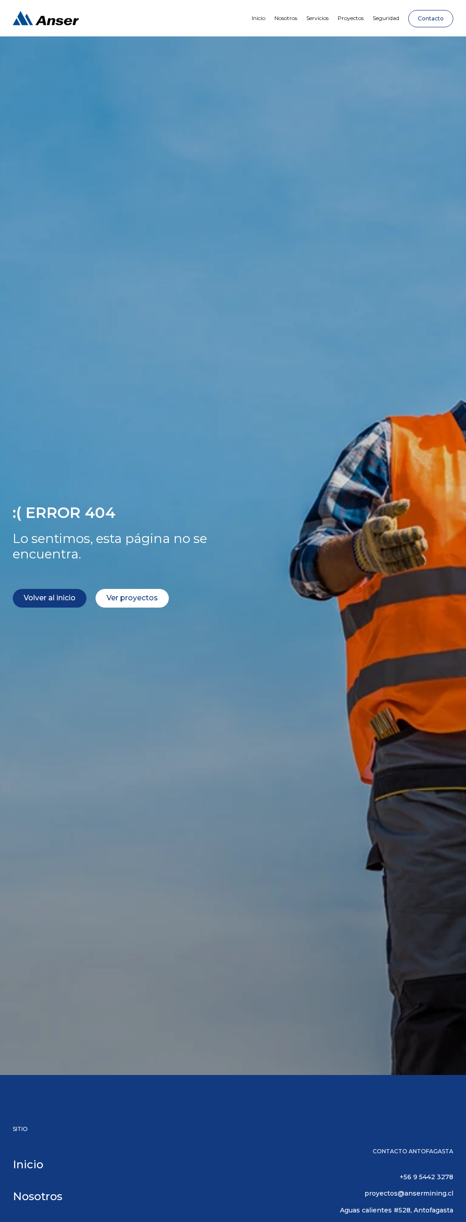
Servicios (317, 18)
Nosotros (285, 18)
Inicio (258, 18)
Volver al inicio (50, 597)
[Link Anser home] (46, 18)
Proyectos (351, 18)
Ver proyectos (132, 597)
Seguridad (386, 18)
